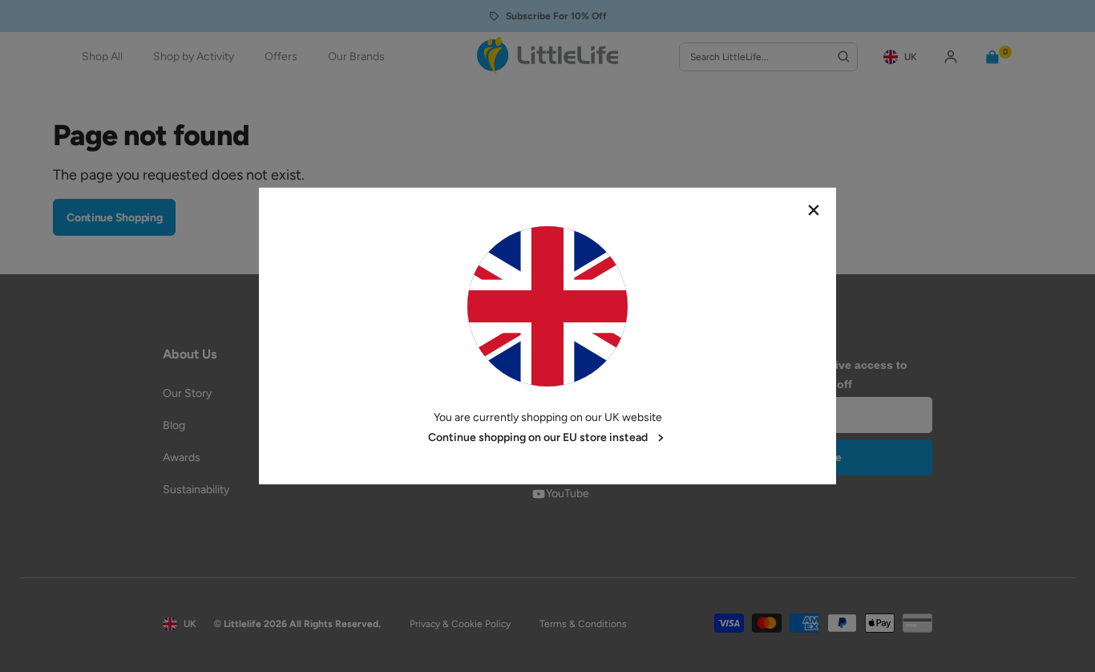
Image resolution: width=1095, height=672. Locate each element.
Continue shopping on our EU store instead (538, 437)
